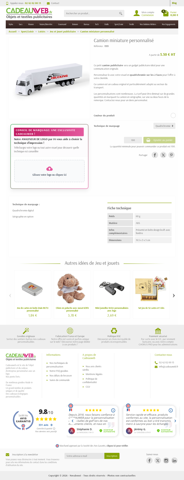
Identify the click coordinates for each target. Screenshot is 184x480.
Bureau (86, 24)
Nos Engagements (168, 24)
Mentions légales (94, 374)
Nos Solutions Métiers (148, 24)
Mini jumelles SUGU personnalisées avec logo (111, 309)
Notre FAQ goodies (59, 370)
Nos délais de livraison (61, 375)
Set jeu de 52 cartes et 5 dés (151, 307)
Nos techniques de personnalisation (57, 364)
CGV (88, 386)
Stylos (11, 24)
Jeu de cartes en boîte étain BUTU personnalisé (33, 309)
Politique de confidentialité (89, 380)
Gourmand (62, 24)
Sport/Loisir (118, 24)
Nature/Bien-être (46, 24)
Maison (31, 24)
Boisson (75, 24)
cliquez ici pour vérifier (117, 445)
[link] (155, 155)
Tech (96, 24)
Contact (55, 3)
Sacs (20, 24)
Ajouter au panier (162, 140)
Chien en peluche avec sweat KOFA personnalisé (72, 309)
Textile (131, 24)
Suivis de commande (60, 380)
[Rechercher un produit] (120, 13)
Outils (106, 24)
